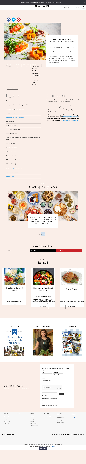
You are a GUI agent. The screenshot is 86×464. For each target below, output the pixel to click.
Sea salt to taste (10, 176)
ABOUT (6, 413)
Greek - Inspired (35, 71)
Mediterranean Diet (36, 75)
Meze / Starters (49, 299)
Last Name (44, 378)
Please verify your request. (48, 384)
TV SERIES (47, 413)
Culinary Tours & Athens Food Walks (49, 405)
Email (43, 372)
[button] (83, 6)
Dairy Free (34, 68)
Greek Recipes (74, 417)
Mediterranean (35, 73)
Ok (63, 2)
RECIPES (33, 413)
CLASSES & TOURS (60, 414)
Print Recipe (12, 88)
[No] (84, 2)
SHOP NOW (43, 234)
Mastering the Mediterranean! (70, 116)
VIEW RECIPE (43, 306)
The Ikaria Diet (35, 80)
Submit (61, 394)
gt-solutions (53, 446)
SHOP (18, 413)
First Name (55, 372)
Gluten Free (44, 296)
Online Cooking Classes (47, 402)
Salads (36, 300)
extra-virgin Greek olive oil (16, 168)
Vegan (33, 82)
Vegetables (34, 84)
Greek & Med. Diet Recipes (47, 395)
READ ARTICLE (14, 304)
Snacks (33, 78)
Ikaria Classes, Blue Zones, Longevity (49, 398)
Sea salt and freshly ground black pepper (15, 117)
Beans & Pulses (35, 66)
